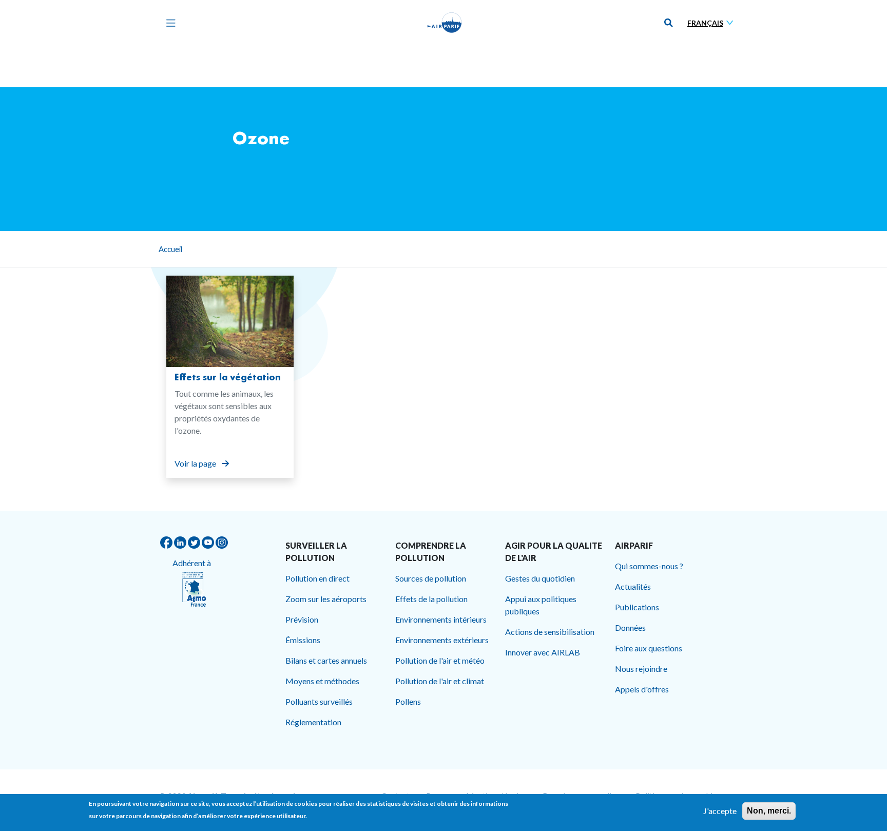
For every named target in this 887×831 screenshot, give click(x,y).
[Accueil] (444, 22)
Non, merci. (769, 810)
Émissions (302, 640)
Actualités (633, 586)
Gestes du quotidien (540, 578)
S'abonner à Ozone (170, 507)
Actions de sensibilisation (549, 631)
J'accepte (720, 811)
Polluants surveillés (319, 701)
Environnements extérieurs (442, 640)
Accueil (170, 249)
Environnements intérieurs (441, 619)
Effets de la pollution (431, 599)
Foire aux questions (648, 648)
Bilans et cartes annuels (326, 660)
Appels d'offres (642, 689)
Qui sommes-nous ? (649, 566)
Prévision (301, 619)
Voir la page (196, 463)
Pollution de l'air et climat (439, 681)
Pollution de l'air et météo (440, 660)
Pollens (408, 701)
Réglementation (313, 722)
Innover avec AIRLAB (542, 652)
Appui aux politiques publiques (540, 605)
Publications (637, 607)
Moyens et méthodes (322, 681)
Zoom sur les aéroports (326, 599)
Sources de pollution (430, 578)
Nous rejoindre (641, 668)
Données (630, 627)
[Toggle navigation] (168, 22)
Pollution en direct (317, 578)
